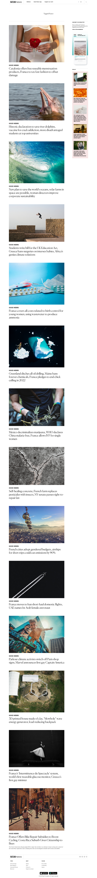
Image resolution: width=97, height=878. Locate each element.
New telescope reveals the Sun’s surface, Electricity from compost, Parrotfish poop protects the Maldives (80, 100)
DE (78, 1)
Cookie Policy (44, 865)
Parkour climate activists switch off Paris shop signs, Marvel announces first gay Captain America (36, 660)
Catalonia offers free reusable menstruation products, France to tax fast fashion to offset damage (33, 71)
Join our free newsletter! (77, 29)
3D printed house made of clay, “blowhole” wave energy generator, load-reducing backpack (35, 720)
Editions (29, 1)
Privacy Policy (44, 863)
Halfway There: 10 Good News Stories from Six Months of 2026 (80, 84)
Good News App (38, 1)
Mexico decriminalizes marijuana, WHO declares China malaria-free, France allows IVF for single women (36, 435)
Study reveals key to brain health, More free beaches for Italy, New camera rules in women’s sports (80, 136)
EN (80, 1)
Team (27, 865)
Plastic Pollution (13, 865)
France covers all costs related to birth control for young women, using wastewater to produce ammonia (36, 314)
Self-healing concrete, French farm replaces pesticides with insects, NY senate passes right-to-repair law (36, 494)
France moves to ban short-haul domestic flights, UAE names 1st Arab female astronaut (36, 605)
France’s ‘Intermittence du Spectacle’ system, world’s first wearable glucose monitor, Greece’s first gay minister (35, 776)
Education (12, 869)
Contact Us (28, 867)
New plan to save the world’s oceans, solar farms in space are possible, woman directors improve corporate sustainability (36, 192)
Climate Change (13, 863)
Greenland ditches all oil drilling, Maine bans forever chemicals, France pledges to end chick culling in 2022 (34, 376)
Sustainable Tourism (14, 867)
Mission (27, 863)
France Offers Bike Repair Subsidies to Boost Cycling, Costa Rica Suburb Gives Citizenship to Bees (35, 840)
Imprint (43, 867)
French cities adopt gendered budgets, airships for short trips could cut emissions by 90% (35, 550)
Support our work (49, 1)
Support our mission (30, 869)
